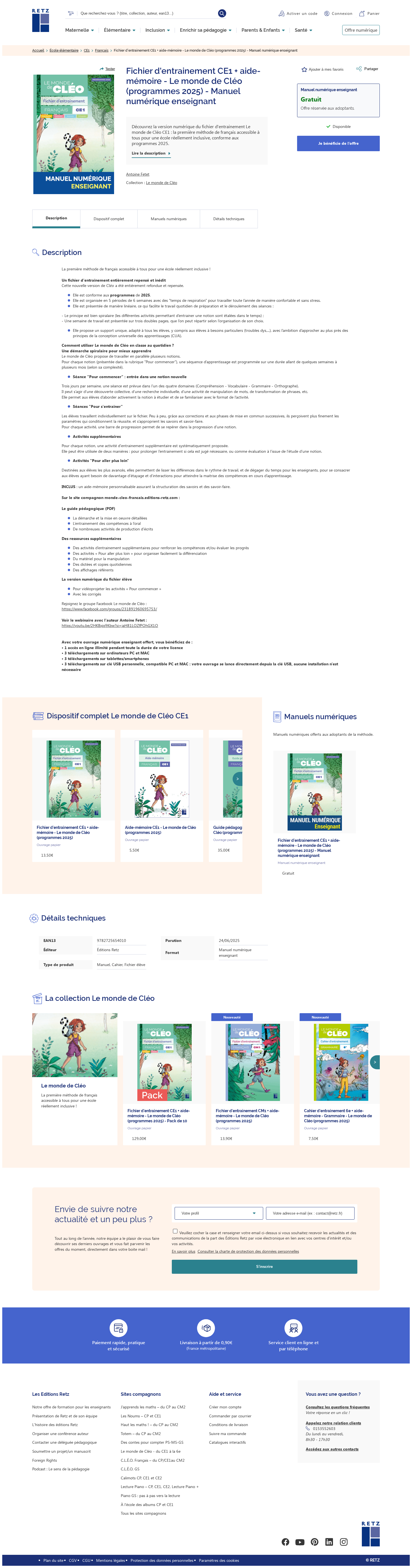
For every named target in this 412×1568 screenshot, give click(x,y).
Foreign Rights (44, 1460)
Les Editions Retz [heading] (50, 1394)
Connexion (342, 13)
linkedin (329, 1542)
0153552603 (324, 1428)
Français (101, 50)
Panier (373, 13)
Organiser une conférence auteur (60, 1433)
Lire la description (148, 153)
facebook (285, 1542)
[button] (73, 134)
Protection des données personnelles (162, 1560)
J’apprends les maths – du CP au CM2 (153, 1407)
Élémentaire (117, 30)
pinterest (314, 1542)
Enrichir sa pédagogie (203, 30)
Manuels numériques (169, 218)
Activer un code (302, 13)
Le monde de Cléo (161, 182)
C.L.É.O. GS (130, 1469)
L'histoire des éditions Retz (55, 1424)
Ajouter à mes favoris (326, 69)
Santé (301, 30)
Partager (371, 69)
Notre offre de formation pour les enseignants (71, 1407)
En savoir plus (183, 1251)
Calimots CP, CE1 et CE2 (141, 1477)
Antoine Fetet (137, 174)
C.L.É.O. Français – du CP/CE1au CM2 (153, 1460)
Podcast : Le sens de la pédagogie (60, 1469)
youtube (300, 1542)
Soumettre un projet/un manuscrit (61, 1451)
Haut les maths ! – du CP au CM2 (149, 1424)
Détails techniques (228, 218)
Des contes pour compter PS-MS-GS (152, 1442)
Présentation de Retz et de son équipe (64, 1415)
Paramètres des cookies (219, 1560)
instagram (343, 1542)
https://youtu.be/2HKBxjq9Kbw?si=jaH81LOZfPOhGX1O (110, 625)
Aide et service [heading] (225, 1394)
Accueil (38, 50)
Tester (110, 69)
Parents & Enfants (261, 30)
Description (56, 217)
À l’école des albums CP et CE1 (147, 1504)
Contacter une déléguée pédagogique (64, 1442)
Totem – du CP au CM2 (141, 1433)
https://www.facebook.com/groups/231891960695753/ (109, 608)
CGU (86, 1560)
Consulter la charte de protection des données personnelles (248, 1251)
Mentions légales (110, 1560)
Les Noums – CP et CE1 (141, 1415)
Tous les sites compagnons (143, 1513)
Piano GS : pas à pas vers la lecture (150, 1495)
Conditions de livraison (228, 1424)
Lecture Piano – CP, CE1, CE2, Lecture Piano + (160, 1486)
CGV (73, 1560)
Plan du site (53, 1560)
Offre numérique (361, 30)
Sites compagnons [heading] (141, 1394)
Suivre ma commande (227, 1433)
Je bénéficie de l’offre (338, 143)
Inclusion (155, 30)
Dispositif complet (109, 218)
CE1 (87, 50)
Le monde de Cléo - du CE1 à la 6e (150, 1451)
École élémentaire (64, 50)
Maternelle (77, 30)
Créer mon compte (225, 1407)
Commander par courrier (230, 1415)
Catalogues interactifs (227, 1442)
